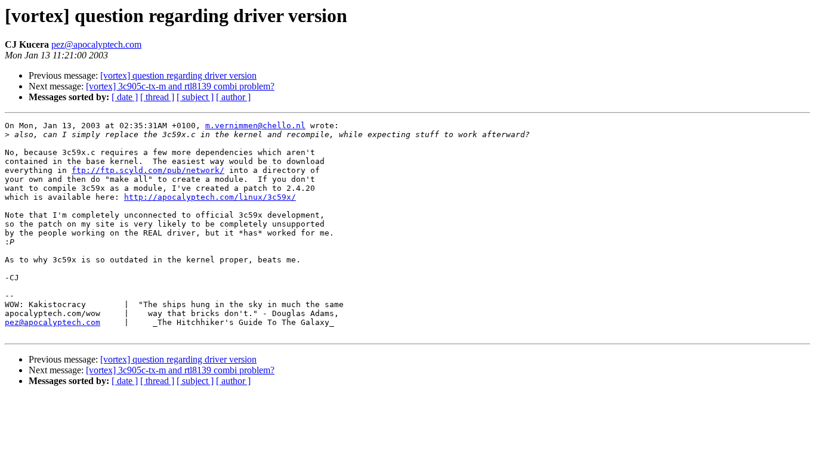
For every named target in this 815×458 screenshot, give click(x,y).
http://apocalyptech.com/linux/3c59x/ (210, 197)
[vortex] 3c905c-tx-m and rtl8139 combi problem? (180, 86)
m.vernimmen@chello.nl (255, 125)
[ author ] (233, 97)
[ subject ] (195, 97)
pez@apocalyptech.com (96, 44)
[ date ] (125, 97)
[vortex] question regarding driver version (178, 75)
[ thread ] (157, 97)
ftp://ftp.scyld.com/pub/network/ (148, 170)
